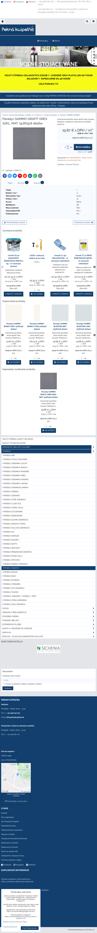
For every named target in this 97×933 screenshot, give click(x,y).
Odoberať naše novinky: (11, 676)
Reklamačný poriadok (9, 843)
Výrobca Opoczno (11, 560)
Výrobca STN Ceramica (13, 588)
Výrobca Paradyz (10, 568)
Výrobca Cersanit (11, 496)
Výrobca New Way (11, 548)
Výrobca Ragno (10, 572)
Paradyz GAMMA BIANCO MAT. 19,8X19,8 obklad (13, 326)
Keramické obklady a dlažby (16, 447)
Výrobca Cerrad (10, 491)
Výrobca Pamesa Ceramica (15, 564)
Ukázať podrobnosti (10, 927)
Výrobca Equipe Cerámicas (15, 520)
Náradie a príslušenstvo (14, 612)
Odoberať (8, 688)
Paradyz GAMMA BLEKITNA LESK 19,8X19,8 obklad (83, 326)
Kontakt (4, 813)
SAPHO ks (6, 632)
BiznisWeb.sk (90, 930)
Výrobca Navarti (10, 540)
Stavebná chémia (10, 616)
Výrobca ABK (8, 455)
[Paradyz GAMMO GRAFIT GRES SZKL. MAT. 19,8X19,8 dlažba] (29, 143)
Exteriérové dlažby (11, 624)
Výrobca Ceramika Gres (13, 475)
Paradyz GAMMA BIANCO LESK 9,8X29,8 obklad (36, 326)
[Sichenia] (48, 652)
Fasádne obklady (10, 620)
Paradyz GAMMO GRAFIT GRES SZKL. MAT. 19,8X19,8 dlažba (48, 394)
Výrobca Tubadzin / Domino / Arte (19, 596)
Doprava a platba (8, 834)
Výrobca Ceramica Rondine (15, 471)
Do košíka (84, 147)
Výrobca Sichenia (11, 580)
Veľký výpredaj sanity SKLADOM (17, 439)
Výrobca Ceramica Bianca (14, 467)
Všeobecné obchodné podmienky (14, 838)
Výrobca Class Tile (11, 504)
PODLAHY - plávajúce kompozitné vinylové (22, 636)
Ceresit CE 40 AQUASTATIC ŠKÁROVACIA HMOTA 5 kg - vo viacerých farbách (13, 260)
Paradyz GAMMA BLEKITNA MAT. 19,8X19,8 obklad (60, 326)
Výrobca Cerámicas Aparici (15, 487)
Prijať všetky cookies (29, 928)
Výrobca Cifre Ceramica (14, 500)
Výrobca (6, 451)
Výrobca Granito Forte (13, 524)
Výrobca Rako (9, 576)
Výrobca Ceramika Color (14, 463)
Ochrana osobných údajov (11, 860)
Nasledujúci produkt (82, 222)
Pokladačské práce (8, 826)
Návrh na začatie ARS (9, 851)
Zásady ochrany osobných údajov (15, 922)
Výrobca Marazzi (10, 536)
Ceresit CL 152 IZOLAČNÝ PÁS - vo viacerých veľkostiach (60, 258)
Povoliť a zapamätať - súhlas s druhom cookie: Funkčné (16, 794)
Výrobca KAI (8, 532)
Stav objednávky (7, 817)
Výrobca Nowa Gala (12, 556)
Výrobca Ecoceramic (12, 512)
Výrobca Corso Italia (12, 508)
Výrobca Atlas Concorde (14, 459)
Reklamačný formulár (9, 847)
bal (38, 290)
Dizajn (5, 608)
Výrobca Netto (9, 544)
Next (94, 267)
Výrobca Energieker (12, 516)
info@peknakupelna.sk (15, 717)
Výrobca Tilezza (10, 592)
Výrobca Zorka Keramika (14, 600)
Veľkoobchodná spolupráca (11, 830)
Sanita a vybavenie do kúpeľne (17, 628)
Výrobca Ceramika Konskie (15, 479)
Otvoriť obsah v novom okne (17, 801)
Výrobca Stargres (11, 584)
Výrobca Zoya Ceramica (13, 604)
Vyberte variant (13, 294)
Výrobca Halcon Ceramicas (15, 528)
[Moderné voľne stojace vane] (48, 66)
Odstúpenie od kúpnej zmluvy (12, 856)
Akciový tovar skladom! (14, 443)
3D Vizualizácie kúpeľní (10, 821)
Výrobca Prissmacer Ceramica (17, 552)
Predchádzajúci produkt (16, 222)
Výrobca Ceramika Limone (15, 483)
